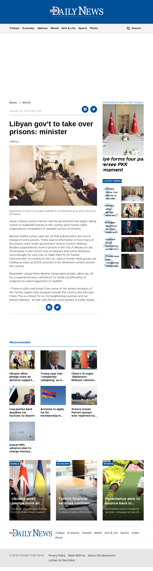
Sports (82, 28)
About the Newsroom (101, 555)
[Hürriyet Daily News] (76, 11)
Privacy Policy (57, 555)
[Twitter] (93, 109)
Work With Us (76, 555)
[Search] (128, 28)
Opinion (42, 28)
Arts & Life (68, 28)
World (55, 28)
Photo (94, 28)
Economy (28, 28)
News (13, 102)
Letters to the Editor (62, 560)
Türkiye (14, 28)
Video (135, 533)
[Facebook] (85, 109)
